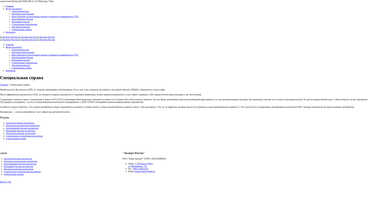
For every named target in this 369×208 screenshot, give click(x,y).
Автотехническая (20, 11)
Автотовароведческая (22, 19)
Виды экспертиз (14, 9)
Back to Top (5, 182)
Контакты (10, 32)
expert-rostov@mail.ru (144, 171)
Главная (10, 6)
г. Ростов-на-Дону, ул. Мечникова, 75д (140, 164)
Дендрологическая (21, 27)
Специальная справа (22, 29)
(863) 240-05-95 (140, 169)
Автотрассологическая (23, 14)
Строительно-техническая (24, 24)
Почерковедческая (21, 22)
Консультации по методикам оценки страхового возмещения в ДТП (45, 16)
